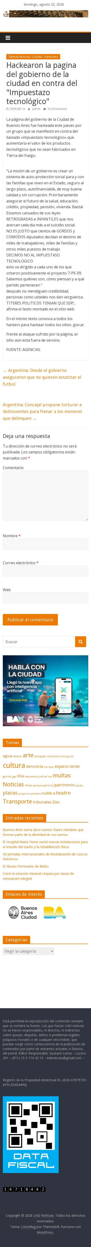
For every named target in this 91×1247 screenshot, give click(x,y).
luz (50, 776)
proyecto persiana (29, 793)
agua (7, 755)
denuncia (34, 766)
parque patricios (43, 785)
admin (36, 109)
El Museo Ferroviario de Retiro (26, 866)
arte (28, 755)
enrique (49, 766)
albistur (17, 756)
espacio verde (67, 766)
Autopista (40, 756)
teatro (63, 792)
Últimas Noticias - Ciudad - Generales (33, 57)
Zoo (56, 802)
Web (7, 589)
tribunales (42, 802)
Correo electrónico (20, 562)
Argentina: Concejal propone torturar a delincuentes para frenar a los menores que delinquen (42, 411)
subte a (48, 793)
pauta (79, 785)
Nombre (12, 535)
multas (62, 775)
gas (14, 776)
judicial (42, 776)
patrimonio (64, 785)
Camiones (53, 756)
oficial (28, 785)
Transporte (17, 801)
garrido (7, 776)
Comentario (13, 467)
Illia (20, 776)
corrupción (67, 756)
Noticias (13, 784)
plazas (10, 792)
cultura (14, 765)
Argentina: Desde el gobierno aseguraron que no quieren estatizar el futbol (42, 377)
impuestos (31, 776)
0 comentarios (57, 109)
